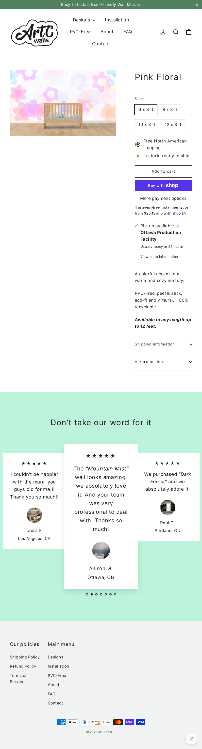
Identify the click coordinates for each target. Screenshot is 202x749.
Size (139, 99)
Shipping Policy (25, 657)
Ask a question (149, 361)
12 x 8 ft (173, 124)
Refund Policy (23, 666)
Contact (101, 43)
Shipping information (155, 344)
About (107, 31)
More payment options (163, 198)
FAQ (127, 31)
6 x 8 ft (145, 109)
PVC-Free (80, 31)
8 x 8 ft (170, 109)
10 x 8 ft (146, 124)
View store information (159, 257)
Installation (117, 19)
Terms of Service (18, 678)
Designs (82, 19)
